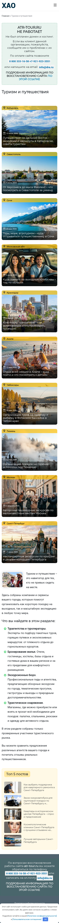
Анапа (9, 338)
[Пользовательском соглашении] (26, 919)
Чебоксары (12, 385)
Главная (5, 16)
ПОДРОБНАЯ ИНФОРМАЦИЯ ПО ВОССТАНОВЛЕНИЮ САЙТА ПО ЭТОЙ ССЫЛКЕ (29, 887)
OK (45, 919)
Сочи (9, 200)
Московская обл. (15, 246)
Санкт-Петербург (15, 523)
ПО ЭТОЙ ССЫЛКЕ (35, 77)
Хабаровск (12, 108)
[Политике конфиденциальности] (42, 916)
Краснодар (12, 292)
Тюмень (10, 431)
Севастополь (13, 154)
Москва (10, 477)
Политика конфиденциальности (29, 903)
